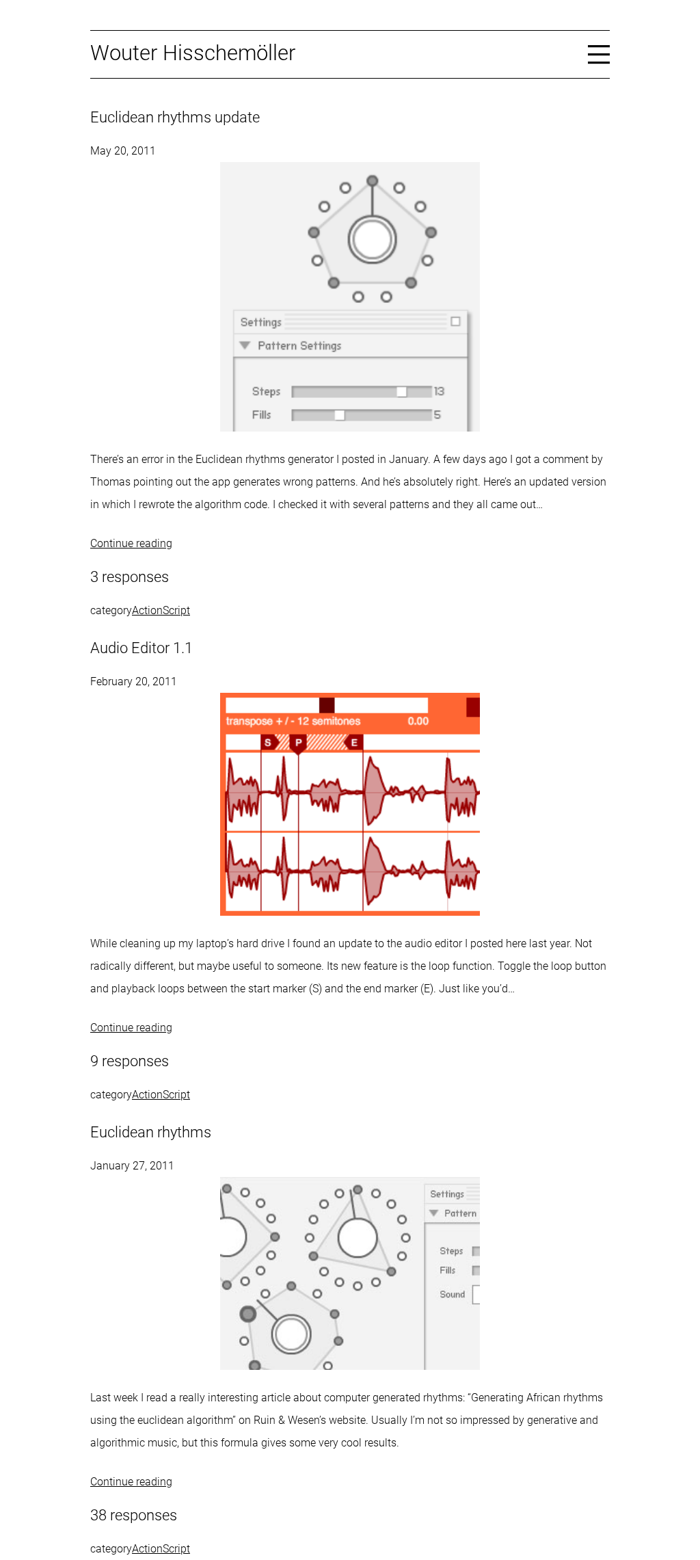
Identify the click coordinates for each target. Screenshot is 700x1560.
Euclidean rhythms (150, 1132)
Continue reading (131, 543)
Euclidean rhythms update (175, 117)
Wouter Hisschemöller (192, 53)
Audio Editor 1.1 (141, 648)
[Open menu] (599, 53)
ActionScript (161, 610)
